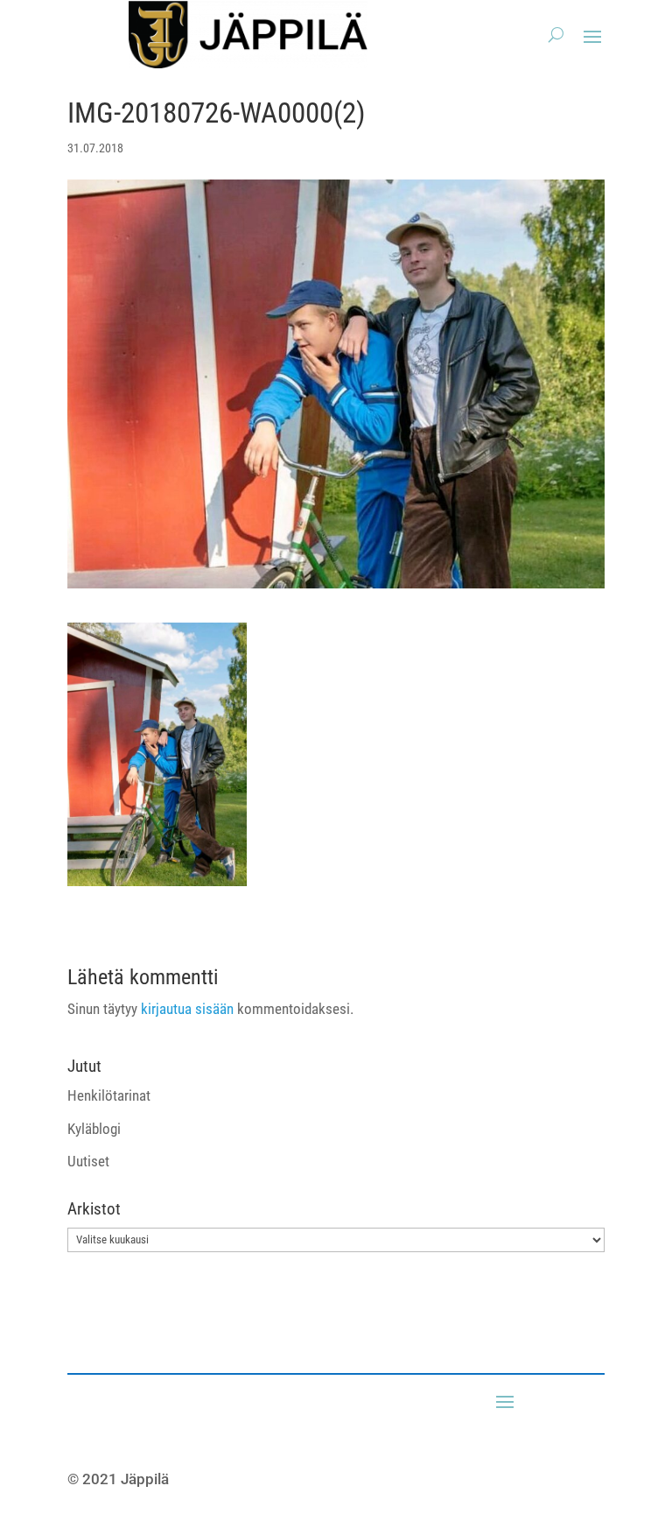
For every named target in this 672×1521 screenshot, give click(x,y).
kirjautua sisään (187, 1009)
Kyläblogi (94, 1128)
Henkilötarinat (108, 1095)
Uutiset (88, 1161)
